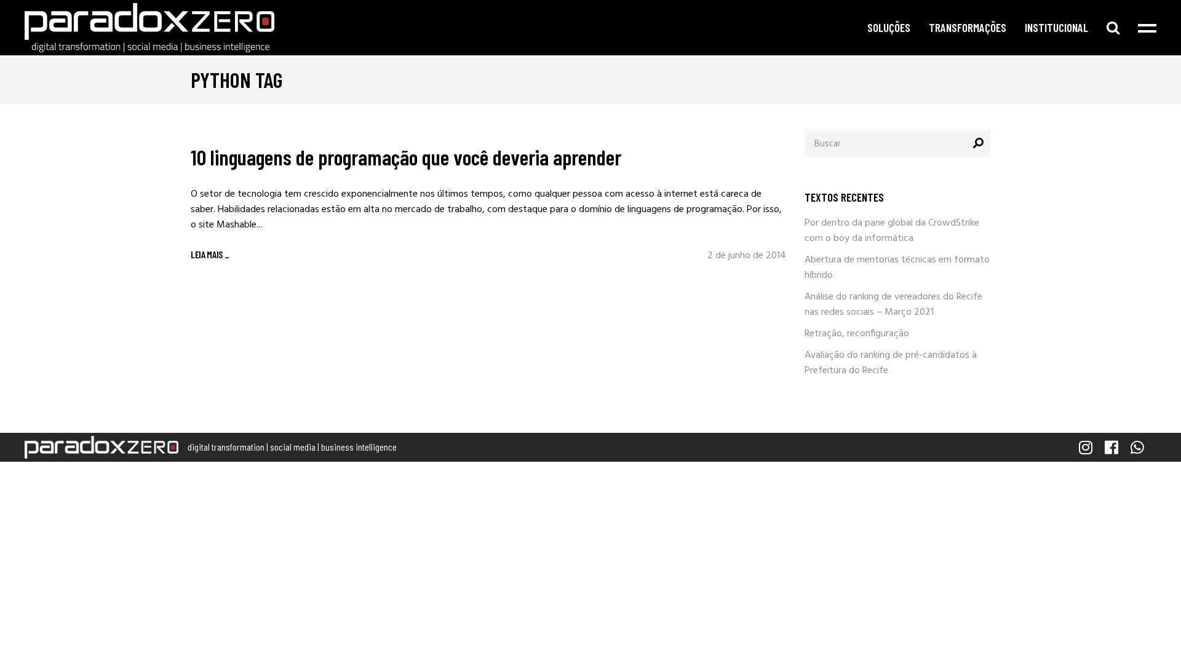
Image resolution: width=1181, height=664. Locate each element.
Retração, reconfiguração (857, 334)
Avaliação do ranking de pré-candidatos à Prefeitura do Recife (891, 363)
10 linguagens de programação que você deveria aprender (406, 157)
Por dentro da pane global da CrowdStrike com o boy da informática (892, 231)
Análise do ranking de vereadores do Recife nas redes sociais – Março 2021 (893, 304)
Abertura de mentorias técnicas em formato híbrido (897, 267)
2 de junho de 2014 (746, 256)
